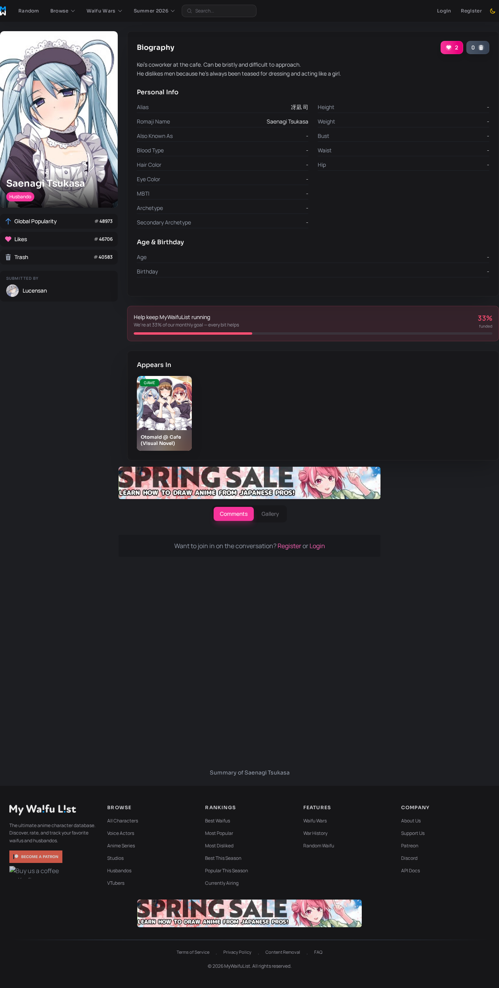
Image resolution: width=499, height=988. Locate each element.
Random (28, 11)
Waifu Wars (315, 820)
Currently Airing (222, 883)
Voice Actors (120, 833)
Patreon (409, 845)
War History (315, 833)
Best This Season (223, 858)
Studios (115, 858)
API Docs (410, 870)
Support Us (413, 833)
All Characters (122, 820)
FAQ (318, 952)
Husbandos (119, 870)
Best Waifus (217, 820)
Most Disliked (219, 845)
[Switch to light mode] (493, 10)
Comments (234, 513)
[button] (63, 10)
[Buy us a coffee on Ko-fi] (36, 872)
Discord (409, 858)
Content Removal (282, 952)
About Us (411, 820)
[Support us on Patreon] (36, 856)
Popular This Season (226, 870)
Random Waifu (318, 845)
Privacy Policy (237, 952)
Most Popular (219, 833)
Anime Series (121, 845)
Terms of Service (193, 952)
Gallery (270, 513)
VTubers (115, 883)
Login (444, 11)
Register (471, 11)
